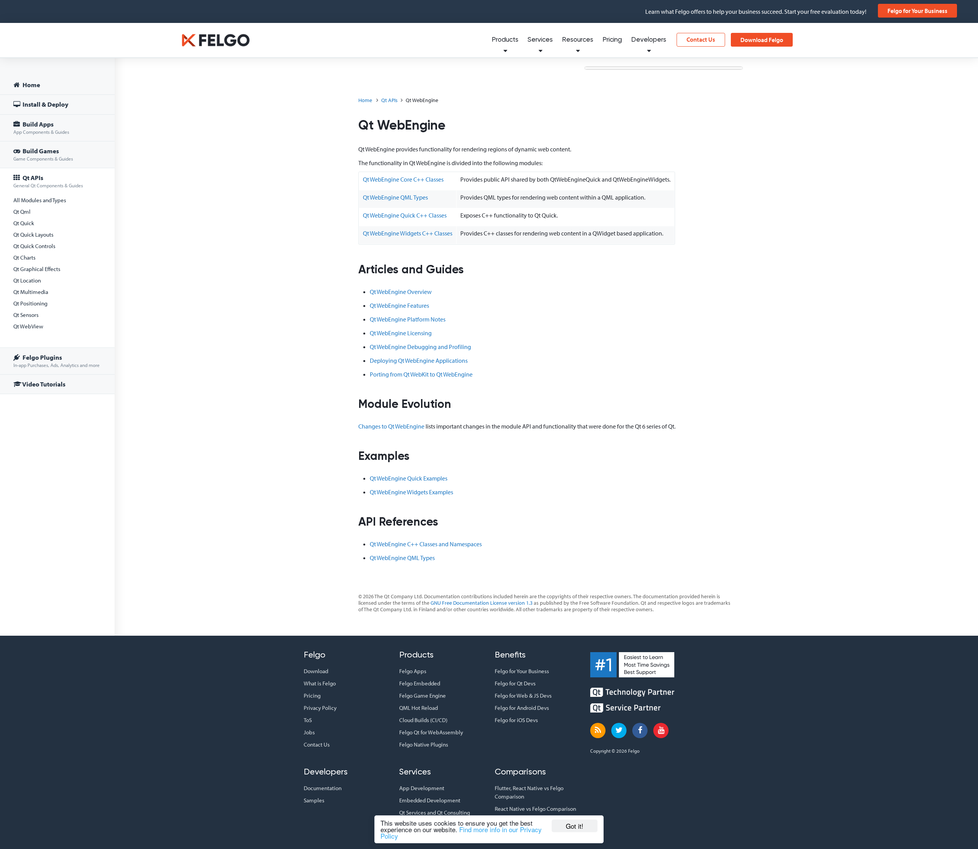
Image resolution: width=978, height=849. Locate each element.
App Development (421, 788)
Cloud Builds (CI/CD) (423, 720)
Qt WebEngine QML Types (395, 197)
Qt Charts (24, 257)
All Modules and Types (39, 200)
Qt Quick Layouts (33, 234)
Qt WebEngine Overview (401, 291)
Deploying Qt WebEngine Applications (419, 360)
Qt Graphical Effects (36, 269)
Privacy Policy (320, 707)
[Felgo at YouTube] (661, 730)
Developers (648, 40)
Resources (577, 40)
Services (540, 40)
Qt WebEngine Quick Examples (408, 478)
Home (30, 85)
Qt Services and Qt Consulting (434, 812)
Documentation (323, 788)
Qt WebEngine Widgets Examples (411, 492)
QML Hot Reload (418, 707)
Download (316, 671)
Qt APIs (48, 181)
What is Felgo (320, 683)
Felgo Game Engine (422, 695)
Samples (314, 800)
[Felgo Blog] (598, 730)
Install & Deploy (44, 104)
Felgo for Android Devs (522, 707)
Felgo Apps (412, 671)
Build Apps (41, 127)
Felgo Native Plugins (423, 744)
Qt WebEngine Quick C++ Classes (405, 215)
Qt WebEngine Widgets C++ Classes (407, 233)
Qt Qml (22, 211)
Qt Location (27, 280)
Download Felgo (761, 40)
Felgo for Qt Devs (515, 683)
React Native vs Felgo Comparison (535, 808)
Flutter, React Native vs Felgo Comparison (529, 792)
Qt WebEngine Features (399, 305)
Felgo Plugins (56, 360)
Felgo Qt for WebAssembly (431, 732)
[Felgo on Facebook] (640, 730)
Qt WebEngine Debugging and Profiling (420, 347)
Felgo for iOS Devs (516, 720)
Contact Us (701, 39)
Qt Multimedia (30, 291)
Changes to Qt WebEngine (391, 426)
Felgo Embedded (419, 683)
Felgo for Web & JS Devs (523, 695)
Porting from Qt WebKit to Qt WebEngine (421, 374)
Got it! (574, 826)
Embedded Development (429, 800)
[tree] (57, 235)
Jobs (309, 732)
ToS (308, 720)
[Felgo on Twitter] (619, 730)
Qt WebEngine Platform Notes (407, 319)
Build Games (43, 154)
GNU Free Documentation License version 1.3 (482, 602)
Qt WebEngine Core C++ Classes (403, 179)
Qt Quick (23, 223)
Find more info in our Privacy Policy (461, 833)
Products (505, 40)
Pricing (612, 40)
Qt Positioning (30, 303)
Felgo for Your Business (917, 11)
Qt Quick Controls (34, 246)
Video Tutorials (43, 384)
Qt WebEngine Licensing (401, 333)
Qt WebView (28, 326)
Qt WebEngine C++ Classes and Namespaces (426, 544)
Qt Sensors (26, 314)
